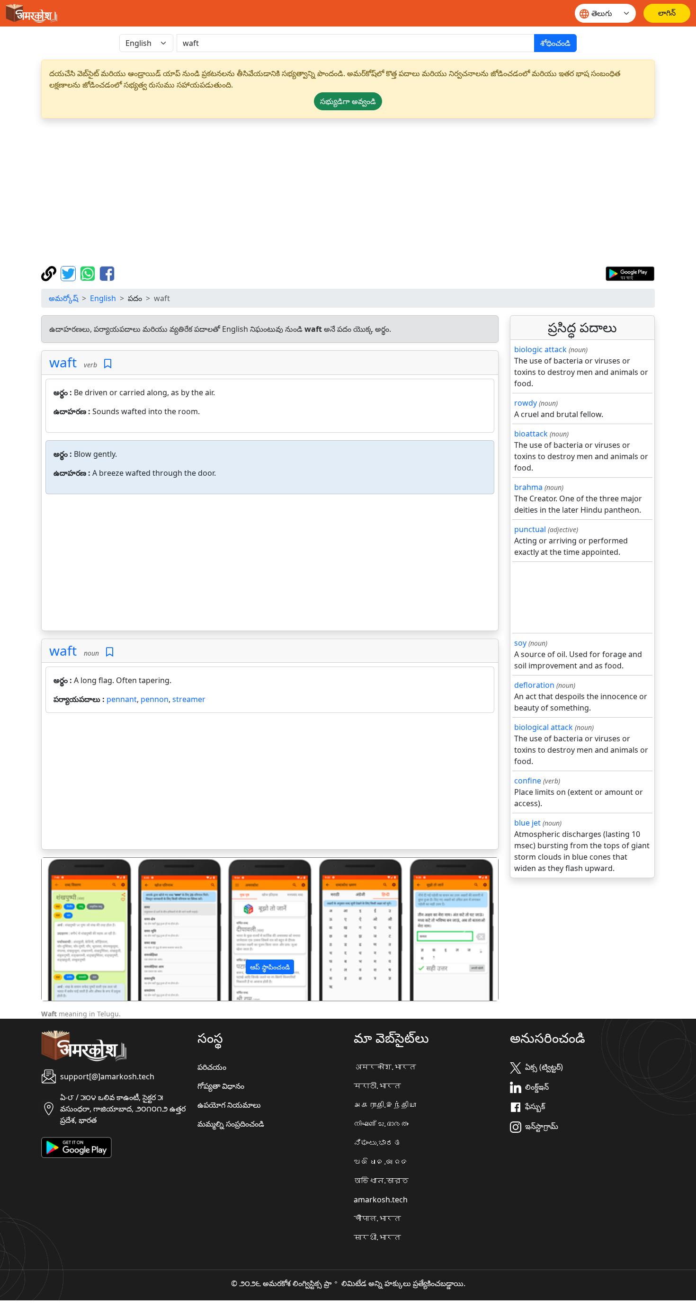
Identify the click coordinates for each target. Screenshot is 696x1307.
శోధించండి (555, 43)
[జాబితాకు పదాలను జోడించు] (107, 363)
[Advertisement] (348, 192)
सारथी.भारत (377, 1237)
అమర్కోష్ (63, 298)
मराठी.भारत (377, 1086)
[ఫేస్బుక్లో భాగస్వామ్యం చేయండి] (107, 272)
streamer (188, 699)
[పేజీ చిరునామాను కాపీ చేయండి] (50, 272)
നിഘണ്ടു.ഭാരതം (381, 1124)
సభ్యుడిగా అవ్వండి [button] (348, 101)
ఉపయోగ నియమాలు (229, 1105)
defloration (534, 685)
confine (527, 780)
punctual (530, 529)
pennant (122, 699)
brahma (528, 487)
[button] (76, 929)
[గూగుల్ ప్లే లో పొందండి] (630, 272)
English (103, 298)
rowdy (525, 403)
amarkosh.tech (381, 1199)
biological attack (543, 727)
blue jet (527, 823)
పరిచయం (211, 1067)
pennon (155, 699)
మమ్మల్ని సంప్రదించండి (230, 1124)
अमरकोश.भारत (385, 1067)
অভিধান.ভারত (381, 1180)
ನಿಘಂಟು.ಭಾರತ (377, 1143)
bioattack (531, 433)
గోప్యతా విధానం (220, 1086)
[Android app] (76, 1146)
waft (63, 362)
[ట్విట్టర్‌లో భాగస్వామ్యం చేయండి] (69, 272)
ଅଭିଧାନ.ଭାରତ (381, 1161)
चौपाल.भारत (377, 1218)
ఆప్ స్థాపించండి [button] (270, 966)
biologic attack (540, 349)
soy (520, 643)
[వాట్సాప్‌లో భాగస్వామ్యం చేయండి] (89, 272)
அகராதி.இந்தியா (385, 1105)
